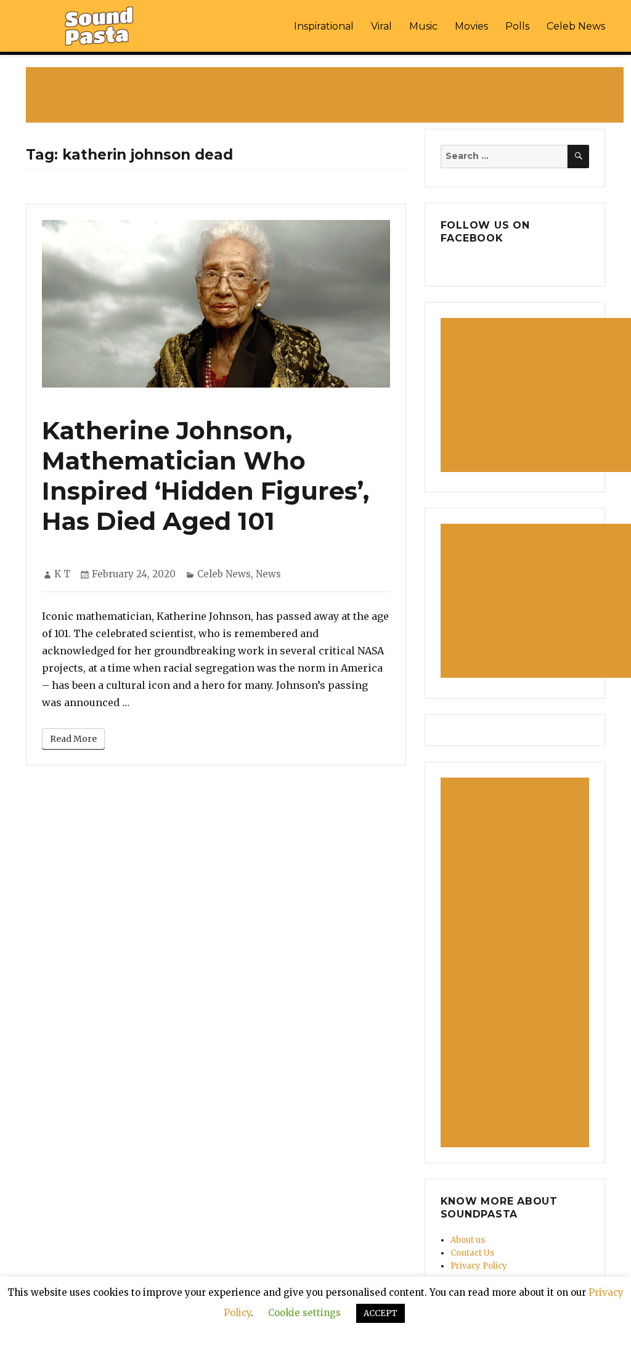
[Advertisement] (327, 96)
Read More (73, 738)
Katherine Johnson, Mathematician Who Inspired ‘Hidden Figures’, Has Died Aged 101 (205, 475)
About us (467, 1240)
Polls (517, 26)
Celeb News (576, 26)
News (268, 574)
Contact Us (472, 1253)
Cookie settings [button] (304, 1313)
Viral (381, 26)
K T (62, 574)
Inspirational (324, 26)
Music (423, 26)
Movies (471, 26)
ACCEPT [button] (380, 1313)
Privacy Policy (478, 1266)
